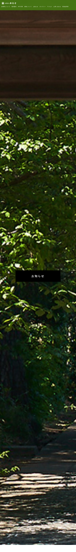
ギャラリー (43, 6)
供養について (28, 6)
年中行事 (20, 6)
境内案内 (14, 6)
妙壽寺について (5, 6)
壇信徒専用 (65, 6)
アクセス (49, 6)
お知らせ (35, 6)
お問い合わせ (57, 6)
